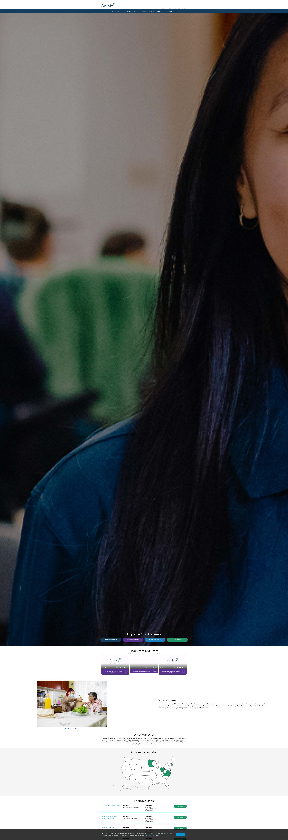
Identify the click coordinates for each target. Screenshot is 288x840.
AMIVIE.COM (116, 11)
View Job (180, 806)
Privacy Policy (151, 835)
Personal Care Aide (108, 828)
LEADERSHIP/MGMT (133, 639)
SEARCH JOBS (171, 11)
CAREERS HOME (131, 11)
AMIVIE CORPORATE (110, 639)
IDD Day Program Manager (111, 805)
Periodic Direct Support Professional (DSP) (109, 817)
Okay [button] (180, 834)
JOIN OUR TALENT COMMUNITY (151, 11)
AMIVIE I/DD (177, 639)
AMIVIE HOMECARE (155, 639)
